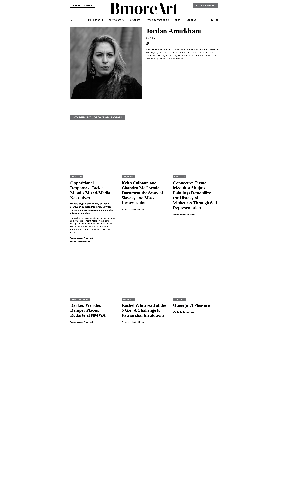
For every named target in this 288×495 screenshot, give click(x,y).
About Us (191, 20)
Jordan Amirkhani (85, 238)
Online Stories (95, 20)
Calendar (135, 20)
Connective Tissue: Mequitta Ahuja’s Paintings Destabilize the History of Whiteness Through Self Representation (195, 195)
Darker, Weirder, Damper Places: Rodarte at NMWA (87, 310)
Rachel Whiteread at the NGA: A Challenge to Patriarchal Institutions (144, 310)
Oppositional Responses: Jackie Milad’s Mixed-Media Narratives (90, 190)
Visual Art (77, 177)
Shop (177, 20)
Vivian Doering (83, 241)
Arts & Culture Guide (158, 20)
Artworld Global (80, 299)
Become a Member (205, 5)
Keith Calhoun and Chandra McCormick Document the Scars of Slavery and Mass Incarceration (142, 192)
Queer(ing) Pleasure (191, 305)
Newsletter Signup (82, 5)
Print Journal (116, 20)
